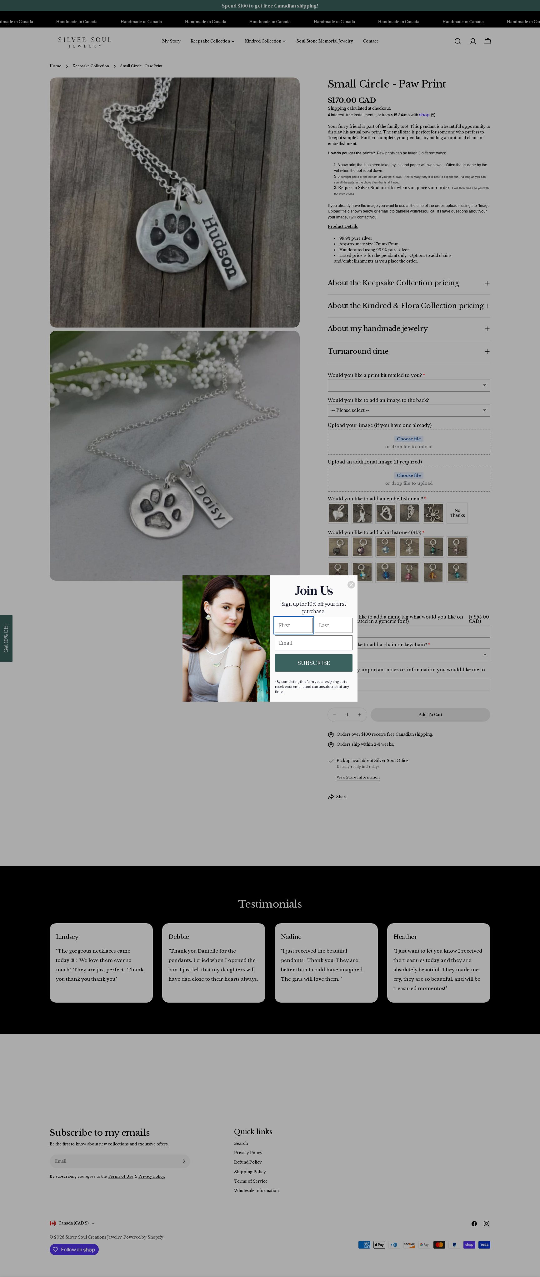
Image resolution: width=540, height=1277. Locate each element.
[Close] (351, 585)
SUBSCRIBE (314, 663)
